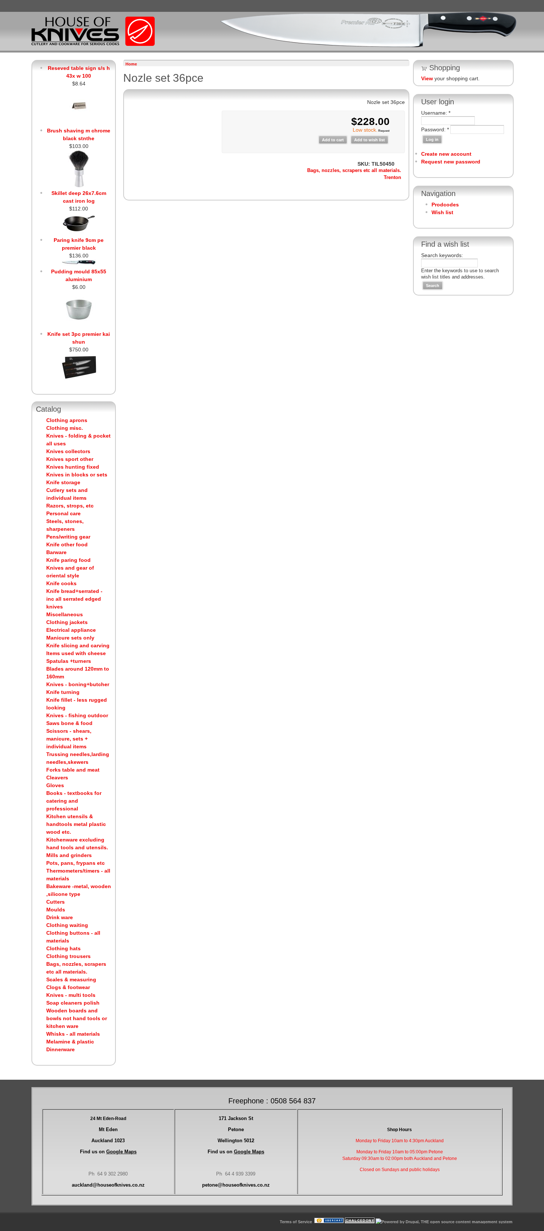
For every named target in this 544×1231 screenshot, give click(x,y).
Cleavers (57, 777)
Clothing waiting (67, 925)
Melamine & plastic (70, 1042)
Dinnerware (60, 1049)
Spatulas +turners (68, 661)
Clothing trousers (68, 956)
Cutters (55, 902)
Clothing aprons (66, 420)
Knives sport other (69, 459)
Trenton (392, 177)
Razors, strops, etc (70, 506)
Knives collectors (68, 451)
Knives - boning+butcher (77, 684)
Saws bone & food (69, 723)
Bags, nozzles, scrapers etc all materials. (354, 170)
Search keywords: (442, 255)
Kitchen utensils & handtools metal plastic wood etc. (76, 824)
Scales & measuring (71, 979)
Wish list (442, 212)
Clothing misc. (64, 428)
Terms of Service (296, 1222)
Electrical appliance (71, 630)
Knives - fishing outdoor (77, 715)
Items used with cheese (76, 653)
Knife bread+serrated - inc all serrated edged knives (74, 599)
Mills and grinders (69, 855)
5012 (236, 1140)
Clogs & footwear (68, 987)
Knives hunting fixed (72, 467)
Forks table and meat (73, 770)
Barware (56, 552)
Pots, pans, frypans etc (75, 863)
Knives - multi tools (70, 995)
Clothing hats (63, 948)
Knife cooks (61, 583)
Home (131, 64)
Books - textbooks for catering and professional (73, 801)
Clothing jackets (67, 622)
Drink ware (59, 917)
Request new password (450, 162)
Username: (435, 113)
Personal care (63, 513)
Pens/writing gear (68, 537)
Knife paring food (68, 560)
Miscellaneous (64, 614)
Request (383, 130)
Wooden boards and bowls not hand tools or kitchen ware (76, 1018)
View (427, 78)
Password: (435, 129)
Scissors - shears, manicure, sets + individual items (68, 738)
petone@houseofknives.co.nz (236, 1185)
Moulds (55, 910)
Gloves (55, 785)
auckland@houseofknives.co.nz (108, 1185)
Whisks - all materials (73, 1034)
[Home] (93, 44)
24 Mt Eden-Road (108, 1118)
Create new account (446, 154)
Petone (236, 1129)
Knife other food (67, 544)
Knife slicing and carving (78, 645)
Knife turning (63, 692)
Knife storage (63, 482)
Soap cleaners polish (73, 1003)
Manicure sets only (70, 638)
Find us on (108, 1151)
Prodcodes (445, 205)
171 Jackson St (236, 1118)
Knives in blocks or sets (76, 475)
